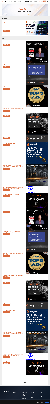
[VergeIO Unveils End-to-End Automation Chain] (37, 113)
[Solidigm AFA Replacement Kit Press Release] (37, 193)
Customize (37, 402)
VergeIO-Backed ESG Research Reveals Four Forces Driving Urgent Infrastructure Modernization (13, 392)
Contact (45, 1)
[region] (25, 402)
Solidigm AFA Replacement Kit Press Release (11, 194)
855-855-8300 (41, 1)
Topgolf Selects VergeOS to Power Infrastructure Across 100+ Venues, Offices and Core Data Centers (13, 188)
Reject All (42, 402)
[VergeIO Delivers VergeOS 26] (37, 135)
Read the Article (6, 30)
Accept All (47, 402)
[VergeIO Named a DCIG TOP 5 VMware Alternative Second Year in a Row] (37, 85)
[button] (47, 1)
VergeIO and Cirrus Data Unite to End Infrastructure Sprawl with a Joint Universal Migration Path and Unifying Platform (13, 166)
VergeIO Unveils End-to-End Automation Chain (11, 113)
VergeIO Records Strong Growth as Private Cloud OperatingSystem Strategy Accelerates (11, 65)
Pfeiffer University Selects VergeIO (9, 143)
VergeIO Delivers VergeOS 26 (8, 135)
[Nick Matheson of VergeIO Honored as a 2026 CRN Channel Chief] (37, 41)
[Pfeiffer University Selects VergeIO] (37, 142)
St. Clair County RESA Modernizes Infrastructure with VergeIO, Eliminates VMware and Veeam (12, 377)
